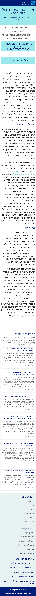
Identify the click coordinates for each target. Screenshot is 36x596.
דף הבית (30, 17)
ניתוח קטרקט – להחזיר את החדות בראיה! (20, 576)
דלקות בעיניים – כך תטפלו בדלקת (22, 563)
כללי (24, 17)
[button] (19, 3)
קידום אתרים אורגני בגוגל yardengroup (18, 593)
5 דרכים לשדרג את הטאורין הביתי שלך (18, 396)
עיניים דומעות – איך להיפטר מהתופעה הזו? (20, 567)
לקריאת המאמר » (29, 365)
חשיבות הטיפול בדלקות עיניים (24, 572)
